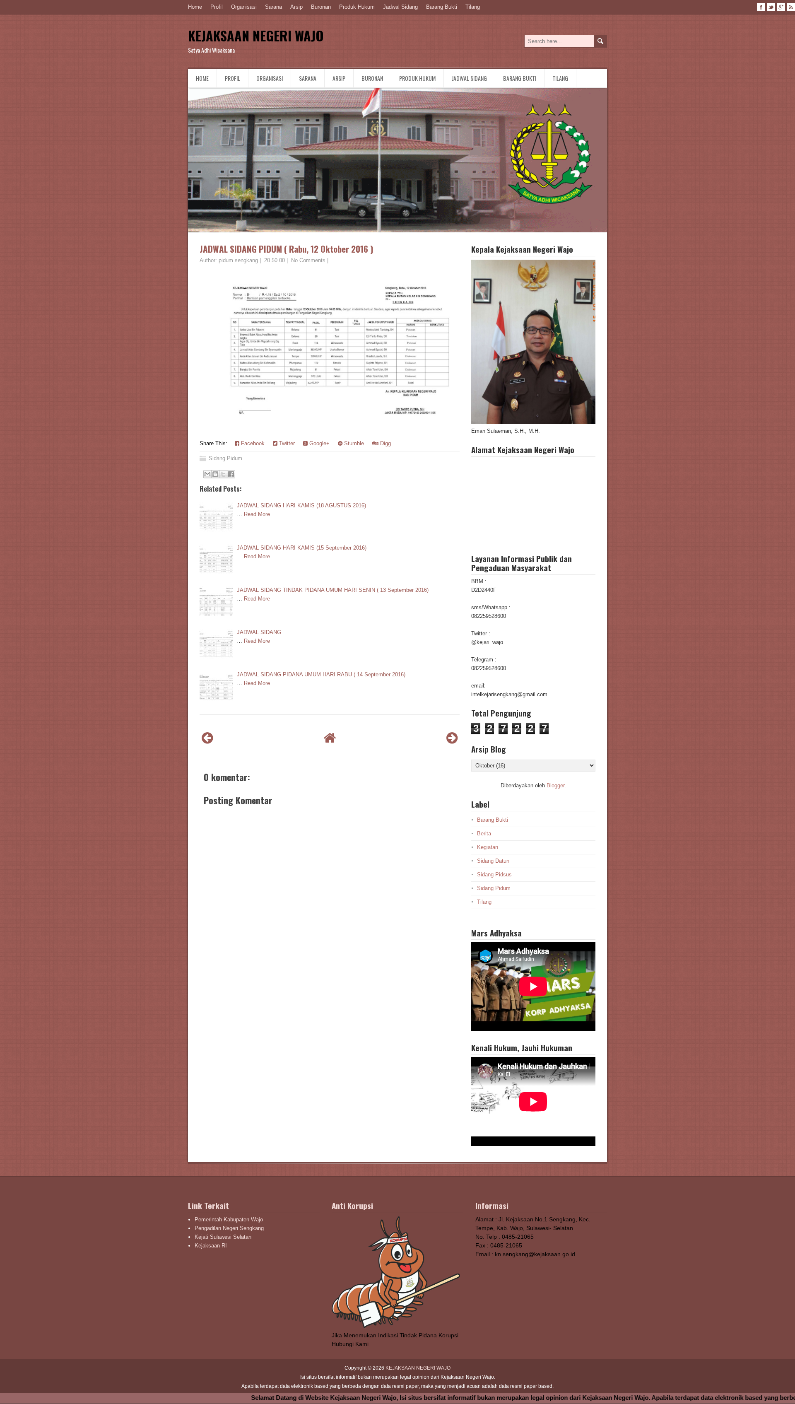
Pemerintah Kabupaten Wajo (229, 1219)
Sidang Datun (493, 861)
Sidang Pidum (225, 458)
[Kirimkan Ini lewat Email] (207, 474)
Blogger (555, 785)
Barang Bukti (441, 7)
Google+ (319, 443)
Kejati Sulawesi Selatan (223, 1237)
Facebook (252, 443)
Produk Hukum (357, 7)
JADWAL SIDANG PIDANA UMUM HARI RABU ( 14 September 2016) (321, 674)
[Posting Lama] (452, 738)
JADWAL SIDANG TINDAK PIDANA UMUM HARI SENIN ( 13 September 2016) (333, 590)
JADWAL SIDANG (259, 632)
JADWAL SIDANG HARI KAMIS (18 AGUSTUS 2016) (301, 505)
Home (195, 7)
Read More (257, 514)
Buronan (321, 7)
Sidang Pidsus (494, 874)
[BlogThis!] (215, 474)
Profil (216, 7)
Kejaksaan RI (211, 1245)
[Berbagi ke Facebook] (231, 474)
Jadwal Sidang (400, 7)
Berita (484, 833)
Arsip (296, 7)
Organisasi (244, 7)
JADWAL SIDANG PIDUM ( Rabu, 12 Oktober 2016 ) (286, 248)
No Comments (308, 260)
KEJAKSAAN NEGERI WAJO (256, 35)
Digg (384, 443)
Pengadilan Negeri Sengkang (229, 1228)
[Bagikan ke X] (223, 474)
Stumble (353, 443)
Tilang (472, 7)
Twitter (286, 443)
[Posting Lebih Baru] (207, 738)
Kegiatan (487, 847)
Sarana (273, 7)
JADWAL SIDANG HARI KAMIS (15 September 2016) (301, 548)
